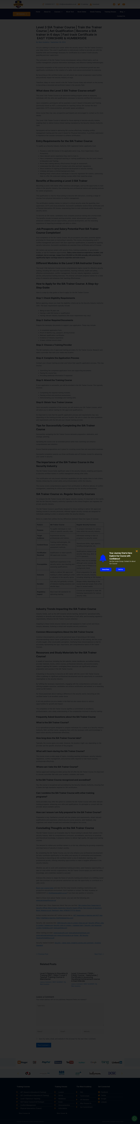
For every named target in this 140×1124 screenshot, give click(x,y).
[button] (136, 551)
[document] (70, 562)
